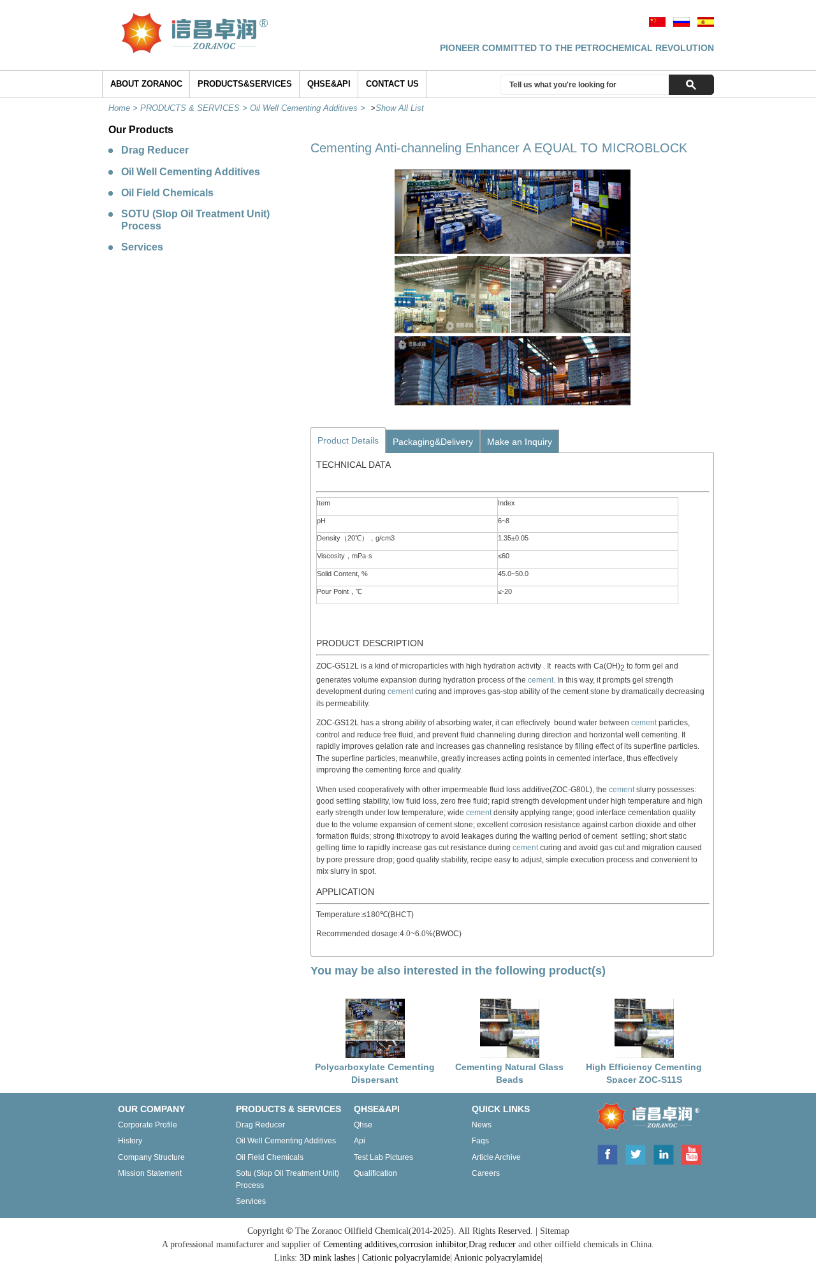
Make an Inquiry (519, 442)
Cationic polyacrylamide (406, 1258)
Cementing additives (360, 1244)
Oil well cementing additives (286, 1140)
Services (142, 247)
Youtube (691, 1153)
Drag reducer (260, 1124)
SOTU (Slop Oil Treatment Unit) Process (195, 219)
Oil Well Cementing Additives (190, 171)
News (482, 1124)
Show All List (399, 108)
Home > (124, 108)
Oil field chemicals (269, 1157)
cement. (541, 680)
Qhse (363, 1124)
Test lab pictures (383, 1157)
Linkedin (663, 1153)
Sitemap (554, 1231)
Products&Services (245, 84)
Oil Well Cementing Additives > (309, 108)
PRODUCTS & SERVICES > (195, 108)
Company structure (151, 1157)
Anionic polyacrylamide (497, 1258)
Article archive (496, 1157)
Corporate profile (147, 1124)
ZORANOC (644, 1118)
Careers (486, 1173)
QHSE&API (329, 84)
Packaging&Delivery (433, 442)
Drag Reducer (155, 150)
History (130, 1140)
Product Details (348, 440)
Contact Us (392, 84)
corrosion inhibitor (432, 1244)
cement (401, 691)
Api (359, 1140)
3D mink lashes (327, 1258)
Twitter (635, 1153)
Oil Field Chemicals (167, 192)
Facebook (606, 1153)
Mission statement (150, 1173)
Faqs (480, 1140)
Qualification (375, 1173)
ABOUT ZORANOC (146, 84)
